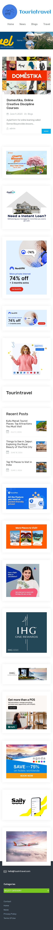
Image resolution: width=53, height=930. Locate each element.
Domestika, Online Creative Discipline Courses (20, 104)
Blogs (34, 24)
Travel (46, 24)
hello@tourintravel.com (19, 871)
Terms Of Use (10, 918)
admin (12, 128)
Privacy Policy (10, 914)
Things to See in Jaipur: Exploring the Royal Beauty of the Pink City (19, 444)
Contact (7, 901)
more (46, 131)
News (23, 24)
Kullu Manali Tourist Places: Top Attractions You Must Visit (19, 424)
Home (11, 24)
